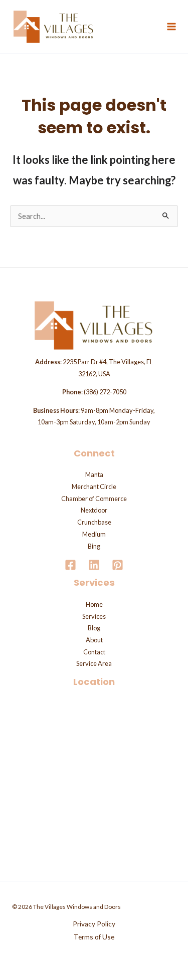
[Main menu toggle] (171, 26)
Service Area (94, 663)
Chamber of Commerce (94, 499)
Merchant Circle (94, 487)
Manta (94, 474)
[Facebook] (70, 565)
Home (94, 604)
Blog (94, 628)
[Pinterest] (117, 565)
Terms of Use (94, 936)
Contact (94, 652)
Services (94, 616)
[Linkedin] (94, 565)
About (94, 640)
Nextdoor (94, 510)
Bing (94, 546)
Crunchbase (94, 522)
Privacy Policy (94, 923)
